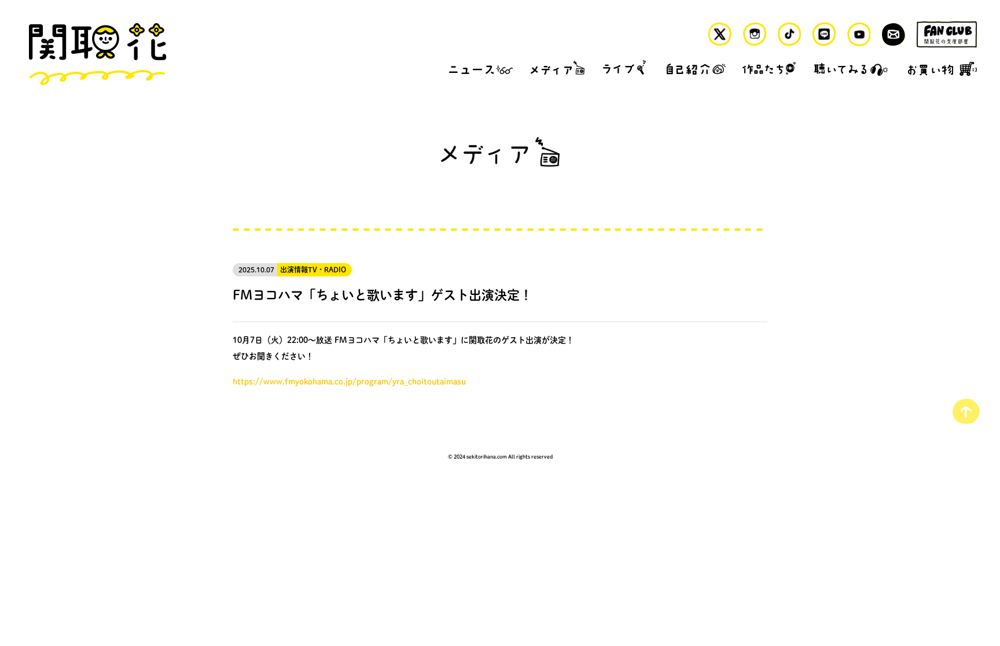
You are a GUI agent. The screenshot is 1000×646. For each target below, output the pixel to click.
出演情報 (294, 270)
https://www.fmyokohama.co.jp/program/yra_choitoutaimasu (349, 381)
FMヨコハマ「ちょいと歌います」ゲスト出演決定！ (382, 294)
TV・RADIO (327, 270)
